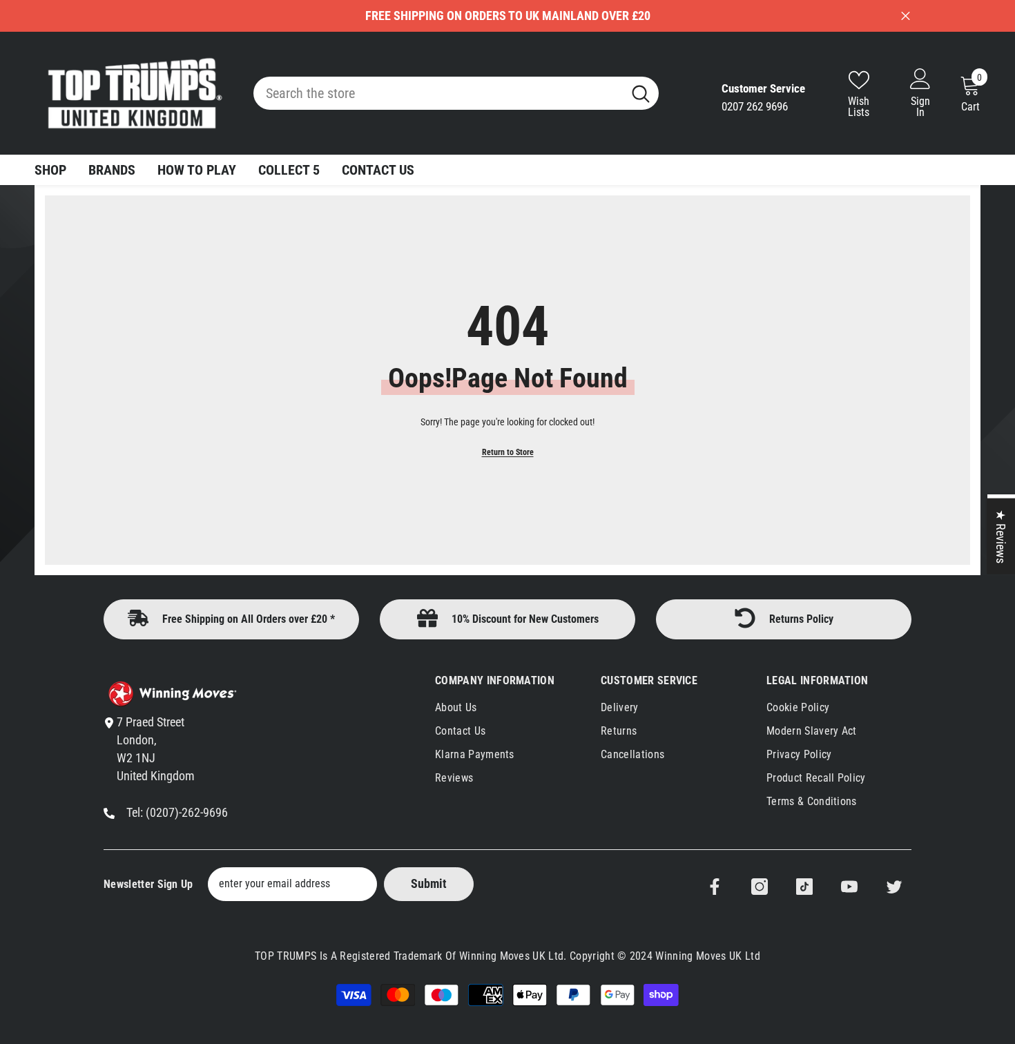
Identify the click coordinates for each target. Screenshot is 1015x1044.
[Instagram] (759, 886)
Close (905, 16)
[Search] (456, 93)
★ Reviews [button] (1001, 536)
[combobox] (438, 93)
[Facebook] (714, 886)
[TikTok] (804, 886)
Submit (429, 883)
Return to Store (508, 452)
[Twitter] (894, 886)
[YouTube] (849, 886)
